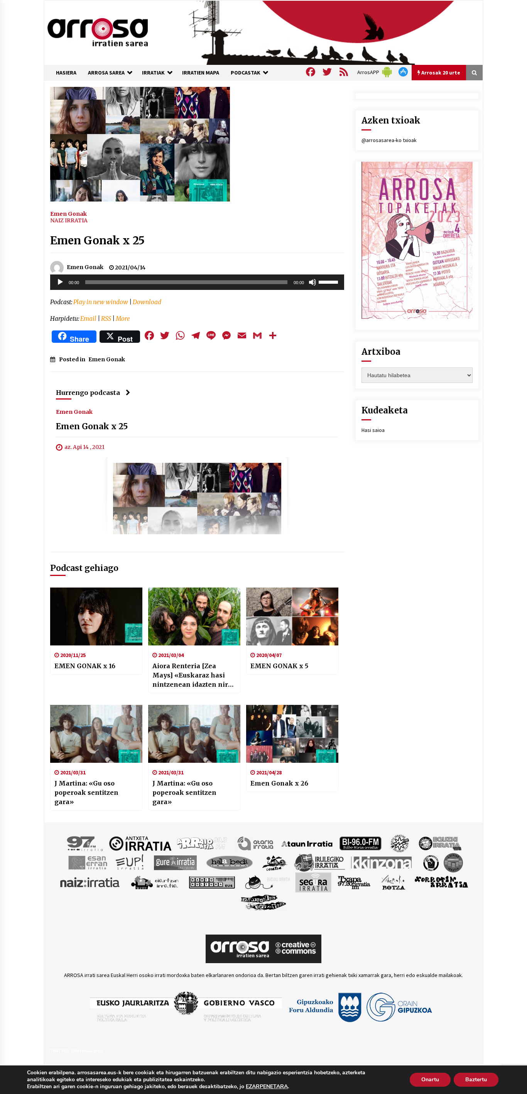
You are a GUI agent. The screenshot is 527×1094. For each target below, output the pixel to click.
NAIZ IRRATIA (69, 220)
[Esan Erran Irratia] (87, 862)
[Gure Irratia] (175, 862)
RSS (106, 318)
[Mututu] (312, 282)
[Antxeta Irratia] (140, 843)
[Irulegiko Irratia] (319, 862)
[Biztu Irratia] (400, 843)
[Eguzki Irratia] (439, 843)
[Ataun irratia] (307, 843)
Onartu (430, 1079)
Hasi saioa (373, 430)
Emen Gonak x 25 (97, 240)
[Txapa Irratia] (354, 882)
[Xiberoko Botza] (393, 882)
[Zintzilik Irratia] (263, 901)
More (123, 318)
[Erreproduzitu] (60, 282)
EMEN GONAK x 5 (279, 666)
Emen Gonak (68, 213)
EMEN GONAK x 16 (84, 666)
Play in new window (100, 302)
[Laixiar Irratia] (453, 862)
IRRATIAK (153, 72)
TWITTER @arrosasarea (76, 1050)
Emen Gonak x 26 (279, 783)
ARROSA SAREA (106, 72)
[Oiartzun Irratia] (155, 882)
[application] (197, 282)
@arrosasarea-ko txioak (389, 140)
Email (88, 318)
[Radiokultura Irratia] (211, 882)
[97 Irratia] (85, 843)
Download (147, 302)
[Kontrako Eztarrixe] (430, 862)
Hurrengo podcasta (88, 392)
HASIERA (66, 72)
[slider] (329, 281)
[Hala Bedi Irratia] (229, 862)
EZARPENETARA (267, 1086)
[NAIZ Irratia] (90, 882)
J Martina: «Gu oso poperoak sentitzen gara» (86, 792)
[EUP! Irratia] (130, 862)
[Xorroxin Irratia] (441, 882)
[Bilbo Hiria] (360, 843)
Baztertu (476, 1079)
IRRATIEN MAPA (200, 72)
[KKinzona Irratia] (382, 862)
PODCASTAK (245, 72)
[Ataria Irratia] (256, 843)
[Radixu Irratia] (267, 882)
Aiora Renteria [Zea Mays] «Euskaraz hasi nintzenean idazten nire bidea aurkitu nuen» (192, 675)
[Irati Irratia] (275, 862)
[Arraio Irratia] (202, 843)
